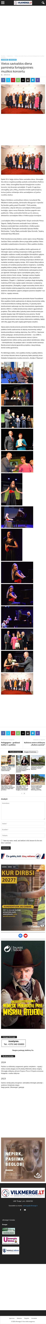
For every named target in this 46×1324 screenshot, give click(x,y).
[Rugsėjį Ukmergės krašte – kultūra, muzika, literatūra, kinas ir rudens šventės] (8, 760)
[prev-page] (22, 793)
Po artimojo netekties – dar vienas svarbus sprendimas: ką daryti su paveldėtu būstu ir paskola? (23, 769)
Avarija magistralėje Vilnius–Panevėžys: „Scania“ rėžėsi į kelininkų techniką (36, 788)
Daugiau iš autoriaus (30, 752)
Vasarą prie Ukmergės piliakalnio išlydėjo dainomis (37, 768)
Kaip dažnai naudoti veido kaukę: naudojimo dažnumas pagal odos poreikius (8, 788)
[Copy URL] (42, 80)
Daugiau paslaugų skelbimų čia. (23, 1050)
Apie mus (11, 1318)
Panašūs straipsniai (15, 752)
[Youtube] (25, 1210)
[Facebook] (3, 80)
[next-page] (24, 793)
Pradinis (3, 56)
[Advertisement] (23, 30)
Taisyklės (26, 1318)
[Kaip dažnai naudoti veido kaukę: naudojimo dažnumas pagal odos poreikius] (8, 779)
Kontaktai (34, 1318)
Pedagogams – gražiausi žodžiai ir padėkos (10, 743)
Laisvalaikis (13, 59)
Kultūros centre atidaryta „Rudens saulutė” (34, 743)
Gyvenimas (10, 56)
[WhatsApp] (18, 80)
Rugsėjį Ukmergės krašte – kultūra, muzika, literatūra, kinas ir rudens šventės (8, 768)
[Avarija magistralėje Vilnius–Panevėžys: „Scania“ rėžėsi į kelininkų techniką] (38, 779)
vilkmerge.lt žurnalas (8, 1220)
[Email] (23, 80)
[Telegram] (33, 80)
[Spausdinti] (28, 80)
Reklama (19, 1318)
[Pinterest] (13, 80)
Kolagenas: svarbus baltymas (10, 1073)
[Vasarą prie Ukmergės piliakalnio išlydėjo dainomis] (38, 760)
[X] (8, 80)
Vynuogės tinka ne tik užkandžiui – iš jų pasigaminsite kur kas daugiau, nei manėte (22, 788)
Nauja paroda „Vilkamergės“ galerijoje (12, 1087)
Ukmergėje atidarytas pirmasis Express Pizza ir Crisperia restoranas (22, 1071)
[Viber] (38, 80)
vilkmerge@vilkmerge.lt (30, 1206)
